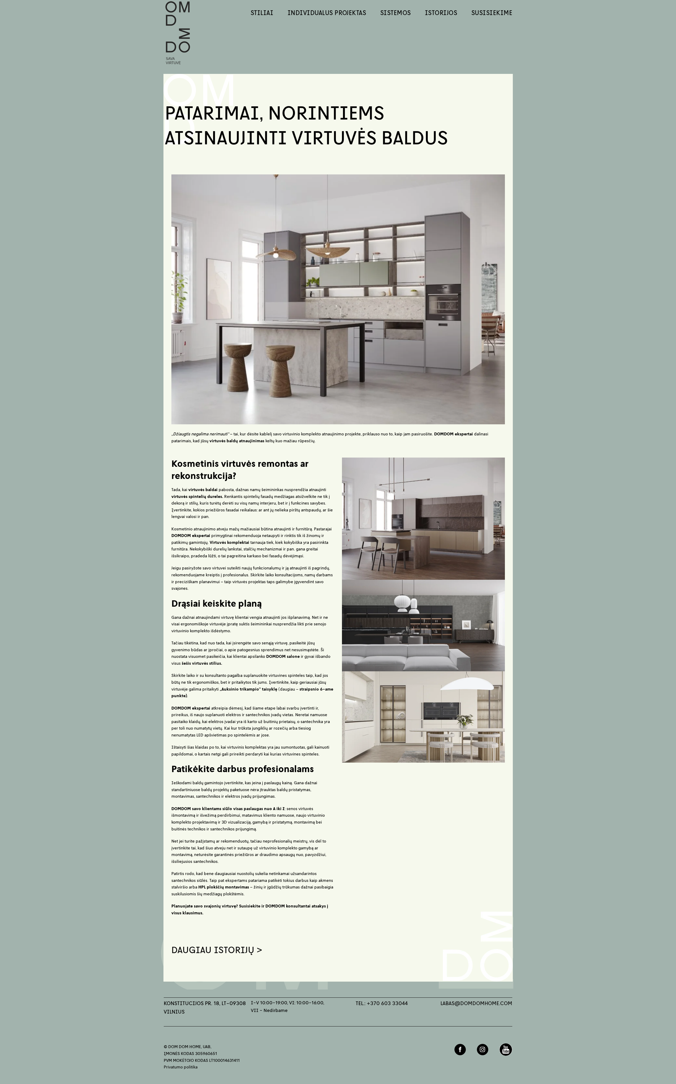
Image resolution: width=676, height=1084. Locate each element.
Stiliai (262, 12)
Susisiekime (491, 12)
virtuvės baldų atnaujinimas (236, 440)
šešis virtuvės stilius (201, 663)
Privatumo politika (181, 1066)
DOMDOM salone (283, 656)
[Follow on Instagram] (482, 1049)
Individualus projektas (327, 12)
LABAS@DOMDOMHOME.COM (476, 1003)
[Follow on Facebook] (460, 1049)
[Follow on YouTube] (505, 1049)
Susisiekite (249, 906)
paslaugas (253, 808)
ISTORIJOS (441, 12)
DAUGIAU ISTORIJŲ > (216, 949)
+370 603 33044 (387, 1003)
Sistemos (395, 12)
